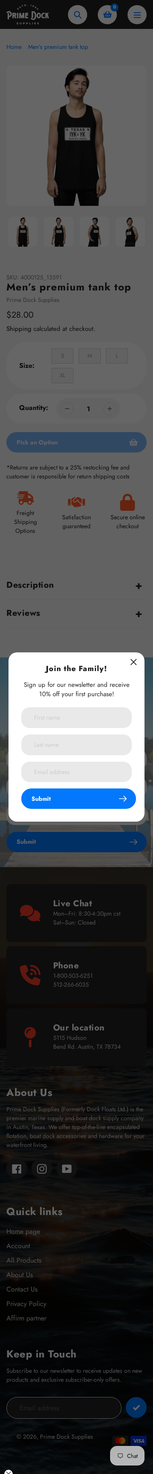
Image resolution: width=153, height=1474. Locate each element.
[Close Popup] (133, 662)
